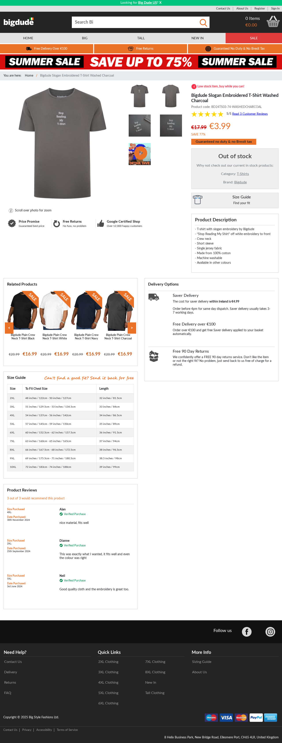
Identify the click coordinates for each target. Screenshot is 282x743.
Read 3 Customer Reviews (250, 113)
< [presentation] (9, 328)
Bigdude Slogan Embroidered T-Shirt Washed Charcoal (77, 75)
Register (259, 8)
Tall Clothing (154, 693)
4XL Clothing (108, 682)
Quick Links (109, 652)
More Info (201, 652)
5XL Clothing (108, 693)
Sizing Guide (201, 662)
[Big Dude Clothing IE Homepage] (19, 21)
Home (29, 75)
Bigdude (240, 182)
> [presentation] (132, 328)
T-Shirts (243, 174)
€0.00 (251, 25)
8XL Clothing (155, 672)
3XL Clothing (108, 672)
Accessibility (44, 730)
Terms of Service (67, 730)
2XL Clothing (108, 662)
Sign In (275, 8)
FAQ (7, 693)
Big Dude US (147, 2)
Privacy (27, 730)
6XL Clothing (108, 703)
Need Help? (15, 652)
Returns (10, 682)
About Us (242, 8)
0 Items (252, 18)
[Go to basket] (273, 21)
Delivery (10, 672)
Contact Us (223, 8)
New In (150, 682)
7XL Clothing (155, 662)
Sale (254, 38)
